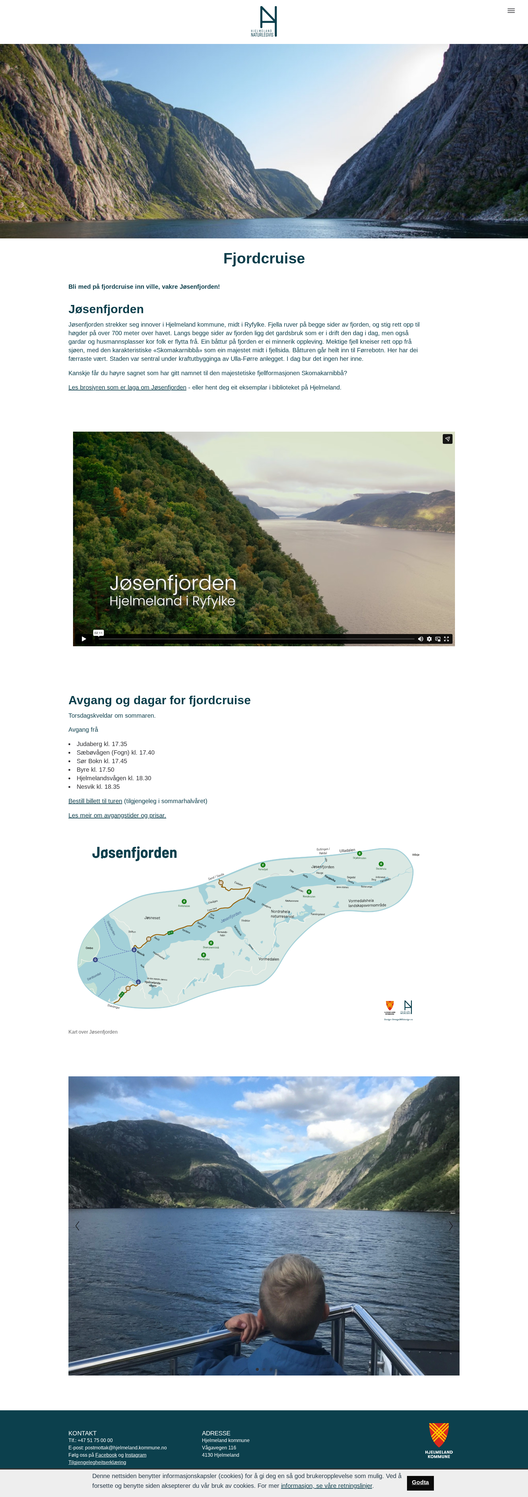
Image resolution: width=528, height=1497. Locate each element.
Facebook (106, 1455)
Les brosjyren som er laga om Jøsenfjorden (127, 387)
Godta (420, 1482)
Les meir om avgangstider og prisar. (117, 815)
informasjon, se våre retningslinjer (326, 1485)
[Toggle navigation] (511, 10)
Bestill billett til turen (95, 801)
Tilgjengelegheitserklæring (97, 1462)
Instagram (135, 1455)
